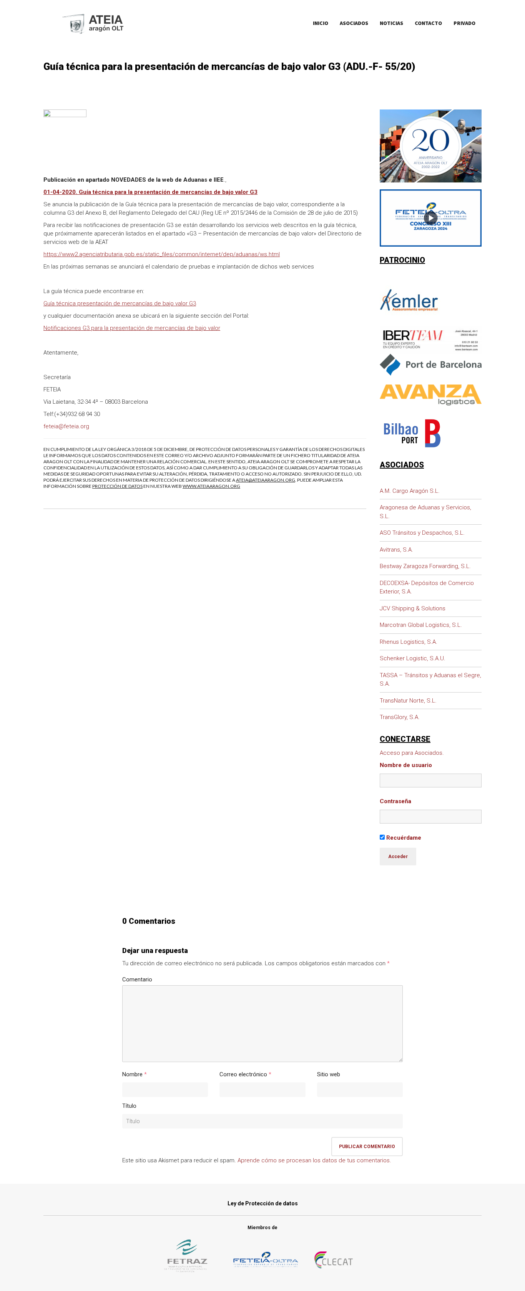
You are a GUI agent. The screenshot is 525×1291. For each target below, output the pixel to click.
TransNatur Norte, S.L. (408, 700)
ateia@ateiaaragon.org (265, 480)
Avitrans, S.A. (396, 549)
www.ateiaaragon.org (211, 486)
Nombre (132, 1074)
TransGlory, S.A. (400, 717)
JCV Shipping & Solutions (412, 608)
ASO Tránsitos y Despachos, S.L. (422, 532)
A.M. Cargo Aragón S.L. (410, 490)
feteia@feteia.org (66, 426)
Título (129, 1105)
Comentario (137, 979)
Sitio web (328, 1074)
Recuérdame (403, 837)
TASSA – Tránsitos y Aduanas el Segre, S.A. (430, 680)
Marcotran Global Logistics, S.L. (421, 624)
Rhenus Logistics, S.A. (408, 641)
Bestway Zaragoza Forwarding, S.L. (425, 566)
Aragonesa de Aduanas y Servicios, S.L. (425, 512)
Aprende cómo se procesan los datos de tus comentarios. (314, 1160)
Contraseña (395, 801)
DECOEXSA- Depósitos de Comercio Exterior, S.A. (427, 587)
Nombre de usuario (406, 765)
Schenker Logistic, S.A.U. (412, 658)
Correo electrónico (243, 1074)
